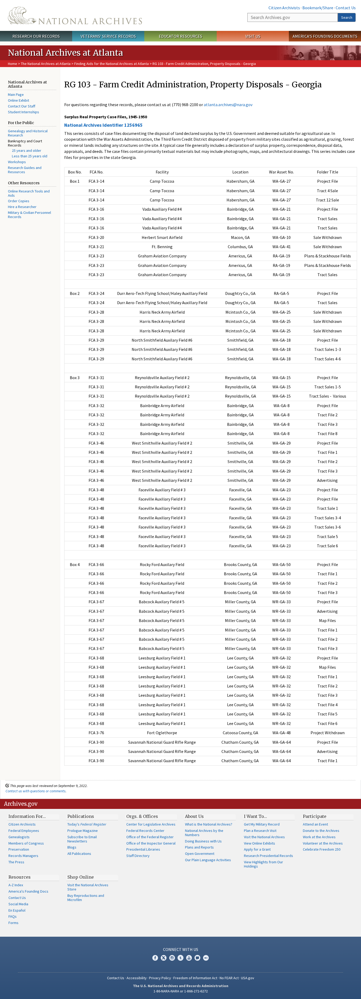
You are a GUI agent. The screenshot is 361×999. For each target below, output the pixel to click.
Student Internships (23, 112)
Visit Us (252, 36)
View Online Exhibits (259, 843)
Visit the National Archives (264, 837)
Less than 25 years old (29, 156)
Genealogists (19, 837)
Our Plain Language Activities (208, 859)
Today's (86, 824)
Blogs (71, 847)
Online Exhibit (18, 100)
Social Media (18, 904)
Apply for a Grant (257, 849)
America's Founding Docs (28, 891)
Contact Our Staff (21, 106)
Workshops (17, 161)
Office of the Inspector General (150, 843)
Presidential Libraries (143, 849)
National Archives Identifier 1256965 (103, 125)
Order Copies (18, 201)
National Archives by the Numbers (204, 832)
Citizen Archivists (284, 7)
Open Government (199, 853)
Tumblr (180, 958)
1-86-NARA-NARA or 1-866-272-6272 (181, 991)
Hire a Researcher (22, 206)
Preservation (18, 849)
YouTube (189, 958)
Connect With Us (180, 949)
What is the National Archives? (208, 824)
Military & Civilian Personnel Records (29, 214)
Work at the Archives (319, 837)
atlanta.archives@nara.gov (228, 104)
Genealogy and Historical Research (28, 133)
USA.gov (247, 978)
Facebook (155, 958)
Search (346, 17)
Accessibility (137, 978)
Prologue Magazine (82, 830)
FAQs (12, 916)
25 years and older (26, 150)
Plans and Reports (199, 847)
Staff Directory (138, 855)
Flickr (206, 958)
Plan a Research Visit (260, 830)
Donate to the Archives (321, 830)
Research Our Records (36, 36)
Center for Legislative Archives (150, 824)
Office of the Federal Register (150, 837)
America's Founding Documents (325, 36)
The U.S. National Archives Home (75, 15)
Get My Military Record (262, 824)
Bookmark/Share (317, 7)
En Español (16, 910)
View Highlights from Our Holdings (263, 864)
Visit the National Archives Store (87, 887)
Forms (13, 922)
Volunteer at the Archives (323, 843)
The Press (16, 862)
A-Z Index (15, 885)
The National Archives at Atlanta (46, 63)
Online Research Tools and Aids (29, 193)
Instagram (172, 958)
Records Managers (23, 855)
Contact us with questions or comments (36, 791)
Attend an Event (315, 824)
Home (12, 63)
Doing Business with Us (203, 841)
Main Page (16, 94)
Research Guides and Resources (24, 169)
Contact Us (346, 7)
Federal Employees (23, 830)
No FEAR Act (229, 978)
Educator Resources (180, 36)
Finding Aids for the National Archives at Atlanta (111, 63)
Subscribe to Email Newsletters (82, 839)
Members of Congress (26, 843)
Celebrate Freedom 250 (321, 849)
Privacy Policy (160, 978)
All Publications (79, 853)
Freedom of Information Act (195, 978)
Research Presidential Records (268, 855)
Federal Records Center (145, 830)
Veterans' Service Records (108, 36)
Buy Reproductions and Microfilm (85, 897)
